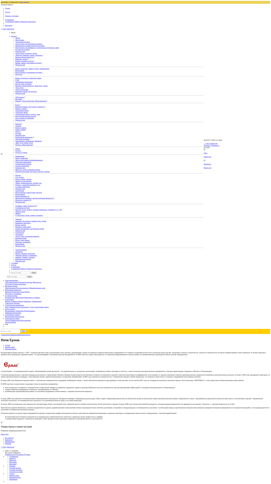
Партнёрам (13, 479)
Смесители (9, 303)
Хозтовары (19, 234)
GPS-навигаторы (11, 282)
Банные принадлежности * (25, 57)
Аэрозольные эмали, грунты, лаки (27, 114)
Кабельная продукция (23, 259)
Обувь (17, 149)
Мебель (18, 213)
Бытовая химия (20, 238)
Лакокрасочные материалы (19, 307)
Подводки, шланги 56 (23, 200)
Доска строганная (21, 90)
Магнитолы (37, 282)
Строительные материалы (14, 305)
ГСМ (17, 80)
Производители (15, 477)
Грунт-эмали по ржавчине (24, 118)
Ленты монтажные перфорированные (29, 160)
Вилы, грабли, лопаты (23, 179)
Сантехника (19, 191)
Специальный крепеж (23, 164)
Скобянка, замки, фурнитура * (26, 206)
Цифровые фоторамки (13, 313)
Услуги (7, 12)
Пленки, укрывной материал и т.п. (27, 185)
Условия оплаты (15, 468)
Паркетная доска (18, 292)
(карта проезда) (24, 2)
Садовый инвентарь (22, 187)
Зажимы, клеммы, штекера (25, 257)
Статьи (11, 474)
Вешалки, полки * (21, 59)
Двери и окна (20, 212)
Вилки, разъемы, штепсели (25, 253)
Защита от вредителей (23, 181)
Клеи (7, 307)
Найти (34, 273)
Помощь (8, 444)
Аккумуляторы (10, 322)
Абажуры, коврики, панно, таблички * (29, 55)
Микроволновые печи (37, 288)
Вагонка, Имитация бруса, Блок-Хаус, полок (31, 86)
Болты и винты (20, 128)
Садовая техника (11, 296)
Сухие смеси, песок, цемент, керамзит (29, 215)
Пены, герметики (21, 158)
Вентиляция (19, 70)
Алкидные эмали (21, 112)
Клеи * (17, 105)
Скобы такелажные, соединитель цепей (29, 229)
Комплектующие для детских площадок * (30, 107)
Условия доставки (15, 470)
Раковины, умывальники (33, 301)
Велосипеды (19, 317)
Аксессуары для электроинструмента (28, 44)
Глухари (18, 133)
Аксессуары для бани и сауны (26, 53)
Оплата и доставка (12, 16)
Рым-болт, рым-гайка (23, 227)
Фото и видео (10, 309)
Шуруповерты (25, 320)
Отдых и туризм (21, 152)
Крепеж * (18, 124)
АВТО (17, 38)
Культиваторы (10, 297)
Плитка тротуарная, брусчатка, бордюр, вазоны (32, 171)
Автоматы (19, 252)
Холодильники (10, 288)
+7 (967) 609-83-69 (7, 29)
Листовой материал (22, 139)
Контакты (32, 22)
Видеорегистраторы (25, 282)
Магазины (13, 462)
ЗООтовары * (20, 97)
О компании (9, 20)
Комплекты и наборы (32, 297)
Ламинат (8, 292)
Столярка (14, 263)
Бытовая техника (11, 286)
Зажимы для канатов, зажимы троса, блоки (30, 221)
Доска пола (19, 88)
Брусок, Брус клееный (23, 84)
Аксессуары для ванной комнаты (27, 236)
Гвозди (17, 131)
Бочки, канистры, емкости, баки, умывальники (32, 69)
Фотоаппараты (29, 311)
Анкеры (18, 126)
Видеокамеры (10, 311)
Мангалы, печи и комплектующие (27, 170)
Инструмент (19, 40)
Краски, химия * (21, 109)
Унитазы (16, 303)
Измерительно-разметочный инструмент (30, 46)
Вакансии (24, 22)
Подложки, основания (13, 294)
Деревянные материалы (23, 82)
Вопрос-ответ (14, 475)
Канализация (20, 194)
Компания (8, 440)
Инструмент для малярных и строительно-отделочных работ (37, 48)
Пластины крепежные (23, 162)
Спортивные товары (12, 315)
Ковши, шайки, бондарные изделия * (28, 63)
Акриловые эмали (21, 110)
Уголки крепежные (22, 166)
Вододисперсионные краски (25, 116)
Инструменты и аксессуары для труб (28, 192)
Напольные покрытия (13, 290)
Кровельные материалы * (24, 137)
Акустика (8, 284)
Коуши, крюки (20, 225)
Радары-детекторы (19, 284)
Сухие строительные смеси (39, 307)
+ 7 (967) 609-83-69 (210, 144)
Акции (7, 8)
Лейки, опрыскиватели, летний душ (28, 183)
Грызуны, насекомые (22, 242)
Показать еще (20, 51)
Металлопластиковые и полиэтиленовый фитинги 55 (34, 198)
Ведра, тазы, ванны (22, 240)
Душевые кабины (16, 301)
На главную (9, 438)
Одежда (18, 151)
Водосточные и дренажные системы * (29, 72)
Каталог (14, 36)
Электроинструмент (22, 42)
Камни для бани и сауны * (24, 61)
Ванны (7, 301)
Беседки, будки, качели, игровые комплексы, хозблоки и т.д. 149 (38, 210)
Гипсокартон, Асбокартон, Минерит (28, 141)
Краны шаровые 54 (22, 196)
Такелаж (18, 219)
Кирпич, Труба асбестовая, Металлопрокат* (31, 101)
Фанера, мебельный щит (24, 145)
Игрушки (18, 99)
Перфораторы (15, 320)
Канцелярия (19, 244)
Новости (17, 22)
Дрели (7, 320)
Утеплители (19, 232)
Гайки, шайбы (20, 130)
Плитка (27, 292)
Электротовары (21, 250)
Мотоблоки (20, 297)
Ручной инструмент (22, 50)
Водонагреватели (22, 288)
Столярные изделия (22, 208)
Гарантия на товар (16, 472)
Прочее (18, 175)
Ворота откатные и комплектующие (28, 78)
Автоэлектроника (11, 280)
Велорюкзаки (10, 317)
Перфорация (19, 156)
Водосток (18, 74)
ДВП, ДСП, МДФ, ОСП (24, 143)
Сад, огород (19, 177)
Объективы (19, 311)
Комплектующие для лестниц (26, 91)
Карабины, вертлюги (23, 223)
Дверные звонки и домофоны (26, 255)
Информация (10, 442)
